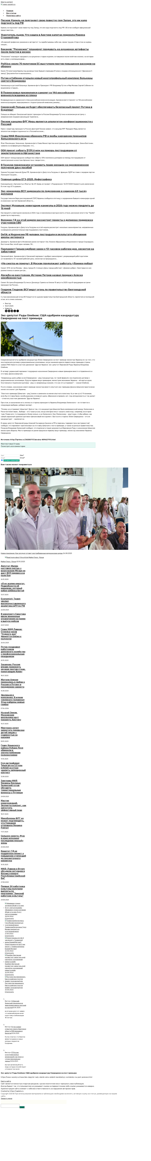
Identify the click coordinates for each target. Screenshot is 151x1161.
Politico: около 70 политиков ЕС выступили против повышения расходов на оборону (48, 65)
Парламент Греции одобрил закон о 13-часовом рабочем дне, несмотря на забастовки (47, 250)
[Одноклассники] (9, 311)
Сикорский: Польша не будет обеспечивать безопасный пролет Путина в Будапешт (46, 108)
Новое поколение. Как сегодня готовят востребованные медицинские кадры (32, 553)
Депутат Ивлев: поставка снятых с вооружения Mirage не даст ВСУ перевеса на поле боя (13, 571)
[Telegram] (12, 311)
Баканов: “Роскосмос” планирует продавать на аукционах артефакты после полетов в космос (45, 50)
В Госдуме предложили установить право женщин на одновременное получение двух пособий (45, 166)
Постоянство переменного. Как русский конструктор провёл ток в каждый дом (14, 985)
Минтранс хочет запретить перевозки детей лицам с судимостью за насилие (12, 732)
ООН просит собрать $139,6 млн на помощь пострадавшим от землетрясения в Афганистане (39, 152)
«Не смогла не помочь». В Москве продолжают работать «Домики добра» (47, 263)
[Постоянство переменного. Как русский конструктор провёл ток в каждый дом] (15, 981)
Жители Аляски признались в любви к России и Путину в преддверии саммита (13, 683)
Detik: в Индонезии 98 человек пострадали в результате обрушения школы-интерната (43, 236)
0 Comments (9, 918)
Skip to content (7, 2)
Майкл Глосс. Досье (8, 562)
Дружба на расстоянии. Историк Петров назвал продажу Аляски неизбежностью (42, 276)
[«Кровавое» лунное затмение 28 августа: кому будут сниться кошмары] (15, 908)
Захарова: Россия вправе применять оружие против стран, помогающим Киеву (13, 668)
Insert (22, 1107)
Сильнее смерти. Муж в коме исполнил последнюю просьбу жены (13, 839)
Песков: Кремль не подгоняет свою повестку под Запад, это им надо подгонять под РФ (44, 21)
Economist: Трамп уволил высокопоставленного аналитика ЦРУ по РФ (13, 602)
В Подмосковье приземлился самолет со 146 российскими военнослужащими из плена (37, 94)
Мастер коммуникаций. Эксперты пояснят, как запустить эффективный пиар (13, 805)
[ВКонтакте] (6, 311)
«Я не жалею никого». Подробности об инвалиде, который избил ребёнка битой (13, 587)
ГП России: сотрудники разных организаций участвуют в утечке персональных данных (14, 1057)
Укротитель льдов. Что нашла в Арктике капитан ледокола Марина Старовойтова (43, 36)
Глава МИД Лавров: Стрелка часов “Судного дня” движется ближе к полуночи (11, 634)
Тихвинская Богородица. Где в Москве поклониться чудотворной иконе (15, 929)
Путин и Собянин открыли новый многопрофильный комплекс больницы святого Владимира (47, 79)
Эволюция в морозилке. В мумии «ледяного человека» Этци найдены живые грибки (13, 700)
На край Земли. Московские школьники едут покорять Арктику (11, 716)
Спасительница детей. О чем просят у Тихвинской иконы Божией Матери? (15, 947)
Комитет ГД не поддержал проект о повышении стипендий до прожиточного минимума (13, 856)
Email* (22, 458)
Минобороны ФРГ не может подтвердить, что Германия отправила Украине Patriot (12, 823)
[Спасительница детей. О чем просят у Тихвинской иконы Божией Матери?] (15, 942)
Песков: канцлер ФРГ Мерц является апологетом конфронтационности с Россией (47, 123)
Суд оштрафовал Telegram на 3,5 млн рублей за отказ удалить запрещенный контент (13, 768)
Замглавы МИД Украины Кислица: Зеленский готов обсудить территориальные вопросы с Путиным (12, 786)
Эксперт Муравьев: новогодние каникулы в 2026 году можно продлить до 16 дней (47, 207)
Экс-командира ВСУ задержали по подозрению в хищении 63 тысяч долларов (43, 192)
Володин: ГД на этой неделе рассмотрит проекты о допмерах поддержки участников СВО (47, 221)
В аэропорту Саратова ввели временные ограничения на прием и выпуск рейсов (13, 617)
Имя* (22, 455)
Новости (8, 308)
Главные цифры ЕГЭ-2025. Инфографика (26, 179)
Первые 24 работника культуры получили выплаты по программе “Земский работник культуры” (13, 891)
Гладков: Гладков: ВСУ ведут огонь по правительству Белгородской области (43, 291)
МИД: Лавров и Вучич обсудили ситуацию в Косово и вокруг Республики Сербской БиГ (13, 873)
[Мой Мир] (15, 311)
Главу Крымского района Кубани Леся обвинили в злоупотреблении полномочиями (12, 750)
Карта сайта (6, 1081)
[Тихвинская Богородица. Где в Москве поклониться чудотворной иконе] (15, 925)
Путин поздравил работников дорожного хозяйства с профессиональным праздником (13, 652)
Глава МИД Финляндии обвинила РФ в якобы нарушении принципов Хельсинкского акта (43, 137)
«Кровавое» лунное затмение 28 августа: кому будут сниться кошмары (15, 912)
